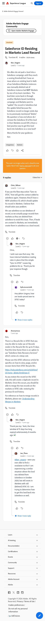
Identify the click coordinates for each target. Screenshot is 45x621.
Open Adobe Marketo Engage (22, 30)
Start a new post (25, 166)
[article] (22, 212)
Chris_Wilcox (15, 185)
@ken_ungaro (20, 459)
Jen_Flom (24, 453)
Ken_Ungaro (15, 63)
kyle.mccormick (26, 287)
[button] (13, 57)
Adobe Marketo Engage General (13, 11)
